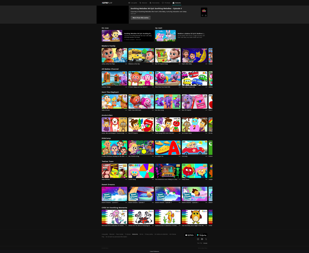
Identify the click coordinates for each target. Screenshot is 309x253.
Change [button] (205, 243)
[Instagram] (198, 239)
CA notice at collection (161, 234)
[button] (141, 18)
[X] (206, 239)
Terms (141, 234)
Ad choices (172, 234)
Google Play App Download (201, 235)
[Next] (207, 55)
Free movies (155, 2)
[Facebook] (202, 239)
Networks (178, 2)
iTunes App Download (189, 235)
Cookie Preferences (154, 251)
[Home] (107, 3)
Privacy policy (149, 234)
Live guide (134, 2)
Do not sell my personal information (116, 237)
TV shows (167, 2)
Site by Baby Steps (202, 248)
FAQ (103, 237)
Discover (144, 2)
